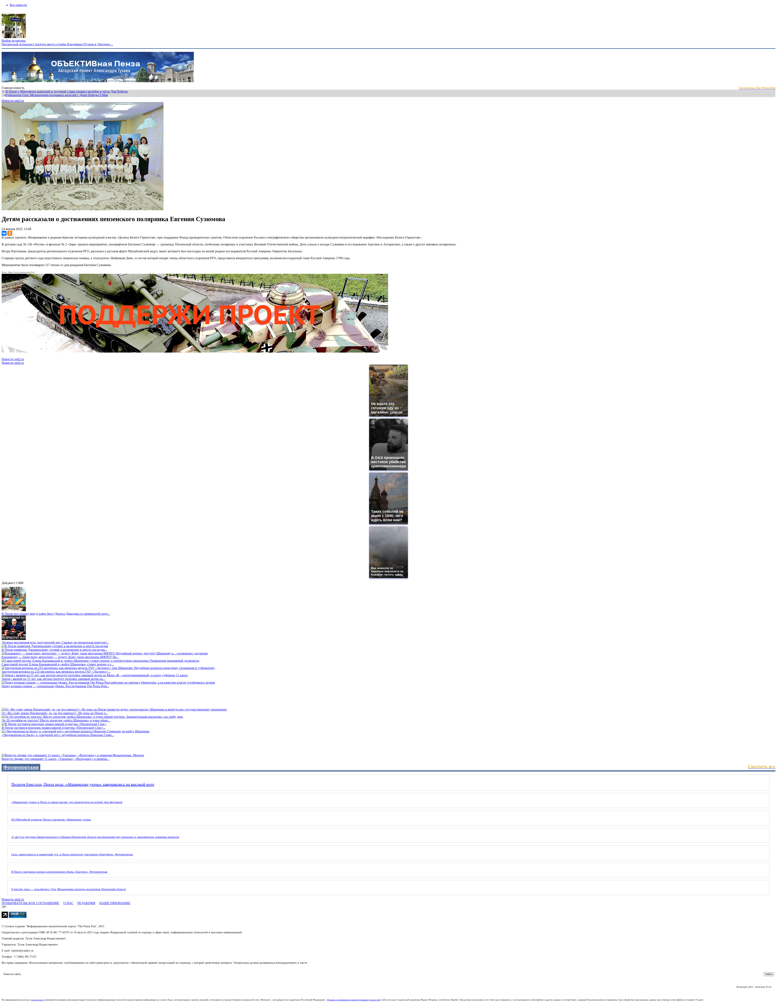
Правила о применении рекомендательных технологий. (354, 1000)
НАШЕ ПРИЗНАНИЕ (114, 903)
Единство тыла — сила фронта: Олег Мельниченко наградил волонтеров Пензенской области (68, 889)
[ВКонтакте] (4, 233)
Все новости (18, 5)
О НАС (68, 903)
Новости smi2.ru (13, 100)
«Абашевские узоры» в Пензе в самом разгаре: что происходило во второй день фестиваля (66, 802)
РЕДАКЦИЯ (86, 903)
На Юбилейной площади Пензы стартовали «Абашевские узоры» (51, 819)
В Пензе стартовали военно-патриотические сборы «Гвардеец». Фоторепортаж (59, 871)
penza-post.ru (37, 1000)
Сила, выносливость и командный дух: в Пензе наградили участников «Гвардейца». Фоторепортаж (72, 854)
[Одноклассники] (9, 233)
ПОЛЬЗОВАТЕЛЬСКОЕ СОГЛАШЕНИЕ (30, 903)
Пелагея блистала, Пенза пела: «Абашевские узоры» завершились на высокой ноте (82, 784)
